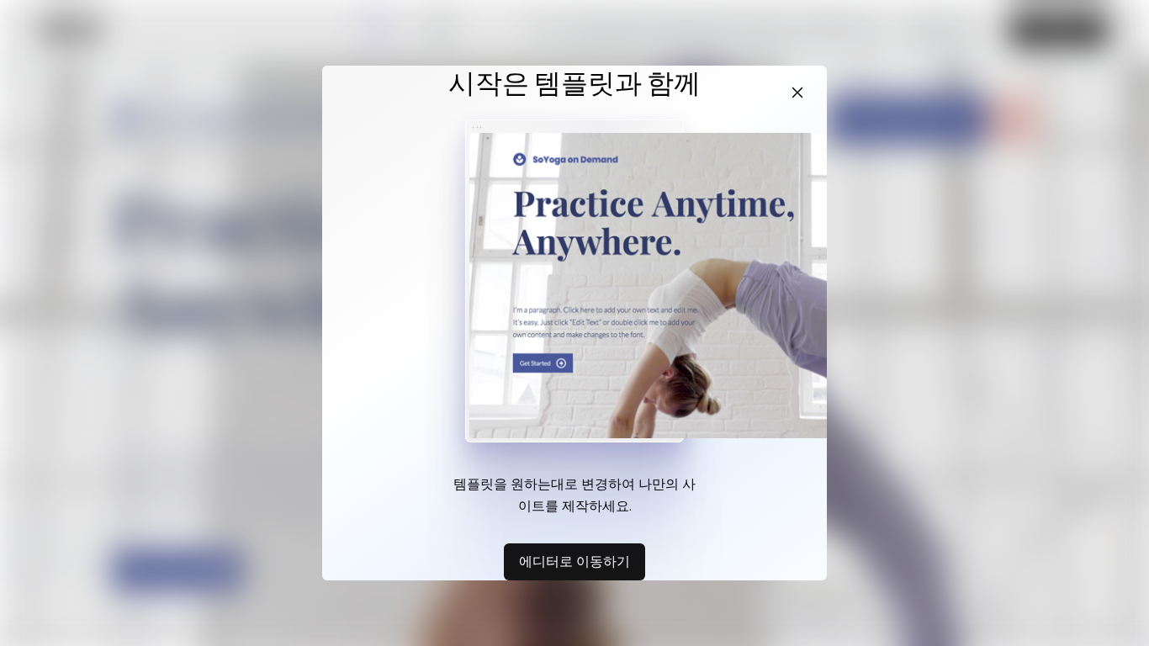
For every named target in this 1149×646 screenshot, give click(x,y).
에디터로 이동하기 (574, 561)
